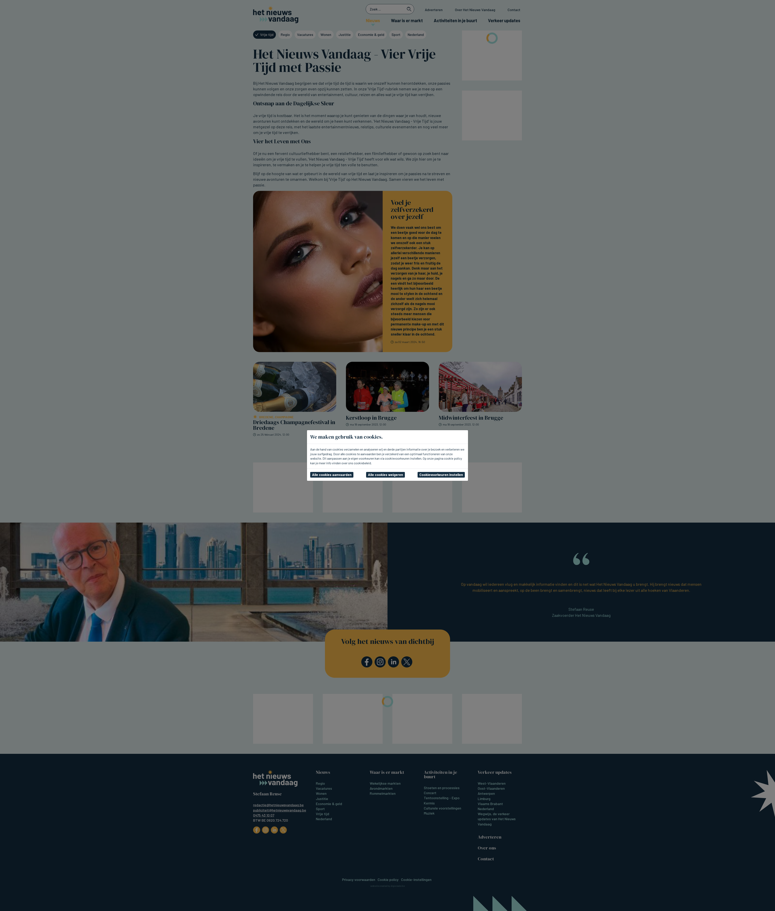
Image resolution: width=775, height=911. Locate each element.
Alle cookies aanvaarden (332, 474)
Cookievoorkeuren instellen (441, 474)
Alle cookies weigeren (385, 474)
